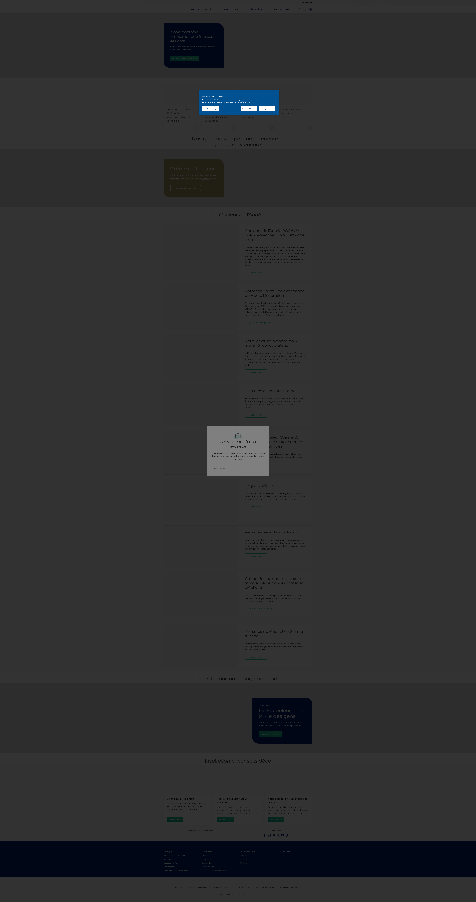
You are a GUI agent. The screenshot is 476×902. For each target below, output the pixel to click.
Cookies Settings (210, 109)
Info (248, 102)
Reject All (267, 109)
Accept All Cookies (249, 109)
